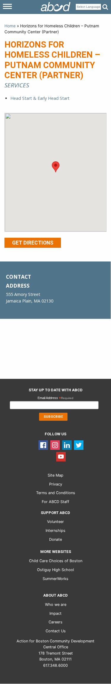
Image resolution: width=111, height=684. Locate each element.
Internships (55, 530)
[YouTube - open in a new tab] (61, 456)
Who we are (55, 604)
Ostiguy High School (55, 570)
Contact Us (56, 631)
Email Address (55, 398)
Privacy (55, 484)
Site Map (55, 475)
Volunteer (55, 521)
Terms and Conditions (55, 493)
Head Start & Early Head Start (40, 98)
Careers (55, 622)
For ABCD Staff (55, 501)
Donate (55, 539)
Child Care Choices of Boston (55, 561)
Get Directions (32, 243)
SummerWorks (55, 578)
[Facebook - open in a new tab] (43, 445)
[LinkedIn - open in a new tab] (67, 445)
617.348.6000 (55, 665)
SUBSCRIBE (53, 416)
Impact (55, 613)
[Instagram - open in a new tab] (55, 445)
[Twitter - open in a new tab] (78, 445)
